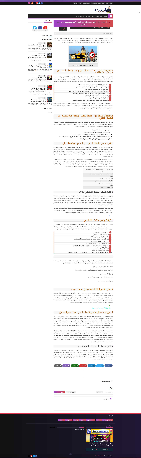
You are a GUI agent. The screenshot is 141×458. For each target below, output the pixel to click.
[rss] (32, 3)
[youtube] (37, 3)
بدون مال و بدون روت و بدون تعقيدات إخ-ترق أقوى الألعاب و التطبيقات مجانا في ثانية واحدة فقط (37, 89)
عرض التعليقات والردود (59, 392)
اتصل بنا (80, 3)
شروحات (88, 16)
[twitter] (39, 3)
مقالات (60, 420)
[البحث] (29, 3)
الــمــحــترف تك (98, 455)
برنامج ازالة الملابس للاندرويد (106, 274)
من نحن (75, 3)
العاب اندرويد (99, 16)
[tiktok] (35, 3)
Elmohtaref (104, 449)
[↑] (70, 454)
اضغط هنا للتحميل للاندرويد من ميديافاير (103, 266)
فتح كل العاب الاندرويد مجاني (39, 77)
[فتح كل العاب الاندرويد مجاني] (49, 77)
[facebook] (42, 3)
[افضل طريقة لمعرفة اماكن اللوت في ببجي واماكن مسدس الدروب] (49, 99)
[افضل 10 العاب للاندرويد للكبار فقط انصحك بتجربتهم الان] (49, 44)
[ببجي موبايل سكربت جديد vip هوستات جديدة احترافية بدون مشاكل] (49, 55)
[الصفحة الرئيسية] (110, 16)
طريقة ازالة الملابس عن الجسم (93, 108)
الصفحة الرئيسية (109, 3)
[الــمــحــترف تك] (102, 9)
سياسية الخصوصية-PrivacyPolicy (98, 3)
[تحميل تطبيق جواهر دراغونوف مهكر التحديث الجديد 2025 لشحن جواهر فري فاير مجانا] (99, 435)
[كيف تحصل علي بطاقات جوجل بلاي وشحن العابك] (49, 65)
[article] (69, 374)
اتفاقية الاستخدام (86, 3)
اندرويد (105, 16)
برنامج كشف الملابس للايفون (105, 281)
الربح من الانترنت (80, 16)
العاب (98, 420)
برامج (93, 16)
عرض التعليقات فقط (70, 392)
